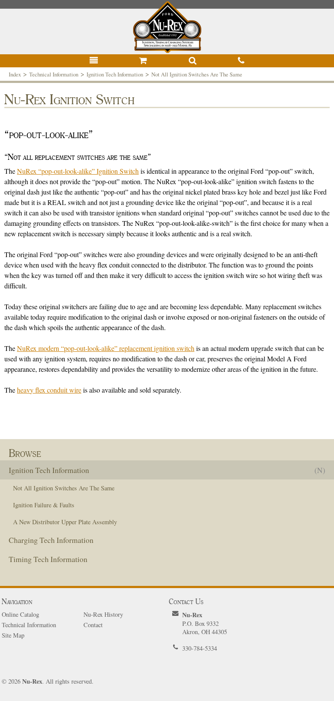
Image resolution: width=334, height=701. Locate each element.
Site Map (13, 635)
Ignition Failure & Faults (43, 505)
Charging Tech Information (51, 540)
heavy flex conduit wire (49, 389)
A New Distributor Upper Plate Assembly (65, 522)
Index (15, 74)
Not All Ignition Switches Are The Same (196, 74)
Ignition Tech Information (115, 74)
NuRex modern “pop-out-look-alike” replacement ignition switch (105, 348)
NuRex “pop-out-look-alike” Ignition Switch (78, 170)
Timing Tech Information (48, 559)
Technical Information (53, 74)
